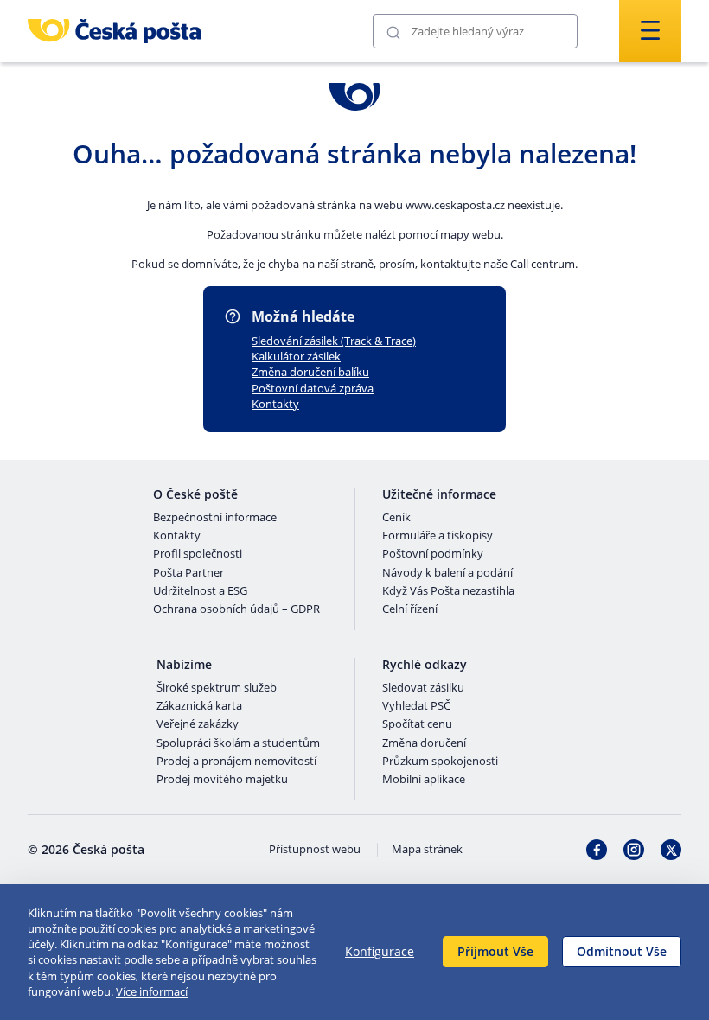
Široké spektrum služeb (216, 688)
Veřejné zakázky (197, 724)
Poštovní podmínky (432, 554)
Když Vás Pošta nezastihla (448, 591)
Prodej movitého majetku (222, 780)
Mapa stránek (427, 850)
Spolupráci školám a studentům (238, 743)
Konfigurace (379, 951)
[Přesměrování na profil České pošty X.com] (671, 849)
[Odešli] (393, 31)
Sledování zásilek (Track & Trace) (334, 340)
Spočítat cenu (417, 724)
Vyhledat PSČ (416, 706)
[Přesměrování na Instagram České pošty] (633, 849)
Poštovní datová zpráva (313, 388)
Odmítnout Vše (622, 951)
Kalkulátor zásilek (296, 356)
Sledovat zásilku (423, 688)
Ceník (396, 518)
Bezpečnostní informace (215, 518)
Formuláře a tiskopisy (437, 536)
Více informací (152, 991)
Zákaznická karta (199, 706)
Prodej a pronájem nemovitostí (236, 761)
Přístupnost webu (315, 850)
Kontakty (275, 403)
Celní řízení (410, 609)
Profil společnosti (197, 554)
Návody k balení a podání (447, 573)
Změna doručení (424, 743)
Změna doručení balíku (310, 371)
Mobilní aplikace (423, 780)
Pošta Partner (188, 573)
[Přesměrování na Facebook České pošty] (596, 849)
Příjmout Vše (495, 951)
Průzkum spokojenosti (440, 761)
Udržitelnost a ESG (200, 591)
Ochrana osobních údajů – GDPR (236, 609)
